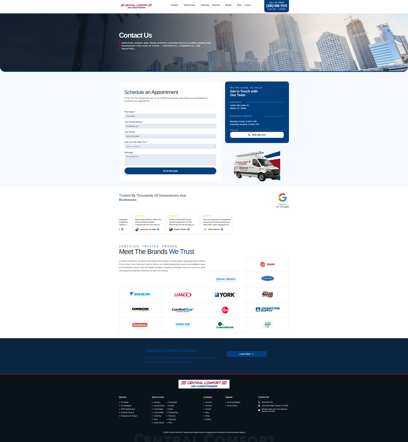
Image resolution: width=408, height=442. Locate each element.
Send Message (170, 171)
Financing (205, 5)
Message (129, 152)
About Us (216, 5)
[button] (175, 5)
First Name (130, 112)
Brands (229, 5)
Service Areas (189, 5)
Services (174, 5)
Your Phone (130, 132)
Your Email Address (133, 122)
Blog (239, 5)
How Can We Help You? (135, 142)
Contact (247, 5)
